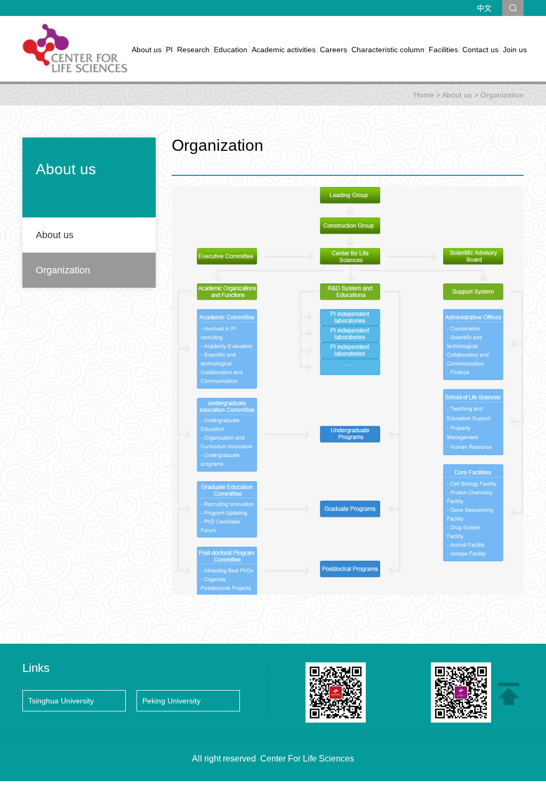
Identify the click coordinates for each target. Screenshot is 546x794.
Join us (515, 49)
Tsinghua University (61, 700)
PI (169, 49)
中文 (484, 8)
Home (424, 95)
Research (193, 49)
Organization (502, 95)
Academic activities (284, 49)
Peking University (171, 700)
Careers (333, 49)
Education (230, 49)
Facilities (443, 49)
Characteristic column (387, 49)
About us (147, 49)
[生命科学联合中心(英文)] (75, 48)
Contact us (480, 49)
